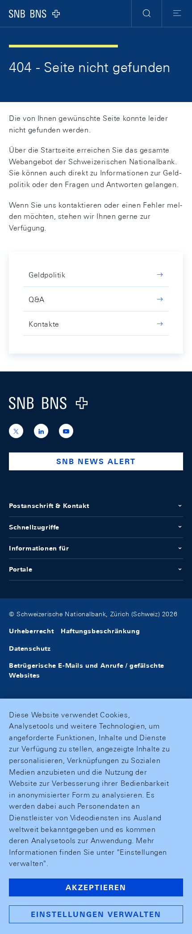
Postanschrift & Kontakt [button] (49, 506)
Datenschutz (30, 648)
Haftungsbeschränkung (100, 631)
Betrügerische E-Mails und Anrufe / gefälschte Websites (86, 670)
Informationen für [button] (39, 548)
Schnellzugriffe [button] (34, 527)
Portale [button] (20, 569)
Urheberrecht (31, 631)
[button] (147, 13)
